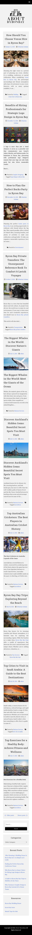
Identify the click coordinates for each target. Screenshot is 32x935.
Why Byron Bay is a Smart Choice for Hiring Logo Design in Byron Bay (15, 872)
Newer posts (21, 815)
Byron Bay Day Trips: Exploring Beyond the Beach (16, 599)
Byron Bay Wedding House (13, 903)
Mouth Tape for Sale (11, 911)
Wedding (15, 94)
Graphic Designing (18, 174)
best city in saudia (18, 731)
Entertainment (19, 247)
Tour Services (16, 655)
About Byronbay (21, 928)
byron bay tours (10, 907)
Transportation (18, 327)
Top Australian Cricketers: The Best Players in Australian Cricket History (16, 521)
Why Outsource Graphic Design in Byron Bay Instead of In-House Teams (15, 887)
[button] (29, 2)
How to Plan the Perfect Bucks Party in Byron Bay (16, 189)
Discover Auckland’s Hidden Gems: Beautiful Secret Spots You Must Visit (16, 427)
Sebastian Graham (23, 47)
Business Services (19, 411)
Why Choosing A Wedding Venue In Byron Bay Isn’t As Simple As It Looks (16, 857)
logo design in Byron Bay (18, 177)
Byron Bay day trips (22, 640)
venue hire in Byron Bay (15, 97)
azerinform (18, 505)
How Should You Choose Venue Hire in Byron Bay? (16, 39)
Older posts (10, 815)
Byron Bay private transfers (17, 329)
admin (22, 353)
